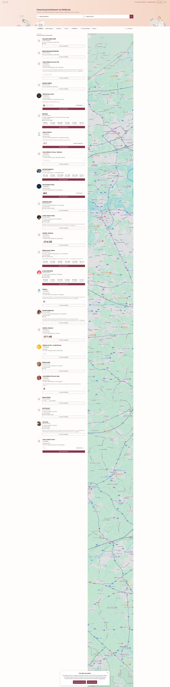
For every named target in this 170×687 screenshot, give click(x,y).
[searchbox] (60, 16)
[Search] (131, 16)
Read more (80, 71)
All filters (41, 28)
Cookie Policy (102, 678)
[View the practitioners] (63, 74)
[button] (101, 339)
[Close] (108, 673)
